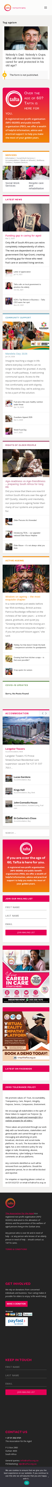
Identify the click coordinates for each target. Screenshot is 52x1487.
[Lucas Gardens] (8, 778)
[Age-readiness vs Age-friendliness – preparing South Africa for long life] (26, 463)
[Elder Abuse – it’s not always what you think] (8, 546)
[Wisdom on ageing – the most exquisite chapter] (26, 579)
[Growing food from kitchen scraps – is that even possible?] (8, 658)
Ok (27, 1483)
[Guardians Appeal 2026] (8, 418)
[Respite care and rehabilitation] (38, 173)
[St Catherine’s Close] (8, 819)
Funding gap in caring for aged (23, 235)
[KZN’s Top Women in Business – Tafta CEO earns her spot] (8, 301)
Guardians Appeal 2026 (23, 417)
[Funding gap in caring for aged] (26, 217)
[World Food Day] (8, 431)
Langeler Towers (15, 748)
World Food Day (20, 430)
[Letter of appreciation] (8, 273)
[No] (48, 1477)
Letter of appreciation (22, 272)
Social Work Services (12, 184)
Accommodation (12, 751)
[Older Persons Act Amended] (8, 521)
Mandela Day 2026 (16, 353)
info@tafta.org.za (37, 1182)
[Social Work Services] (14, 173)
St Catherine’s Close (25, 818)
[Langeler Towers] (26, 731)
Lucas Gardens (22, 777)
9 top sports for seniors (23, 670)
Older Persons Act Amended (25, 520)
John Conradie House (25, 802)
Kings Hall (19, 789)
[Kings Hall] (8, 791)
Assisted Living (33, 805)
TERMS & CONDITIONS (16, 1249)
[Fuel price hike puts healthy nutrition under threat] (8, 403)
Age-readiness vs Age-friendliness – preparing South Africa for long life (25, 484)
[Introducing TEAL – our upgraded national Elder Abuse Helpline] (8, 534)
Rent (21, 751)
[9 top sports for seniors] (8, 671)
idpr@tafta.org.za (27, 1464)
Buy (29, 780)
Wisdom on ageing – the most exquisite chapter (22, 598)
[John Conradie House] (8, 803)
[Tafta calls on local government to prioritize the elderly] (8, 285)
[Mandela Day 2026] (26, 336)
